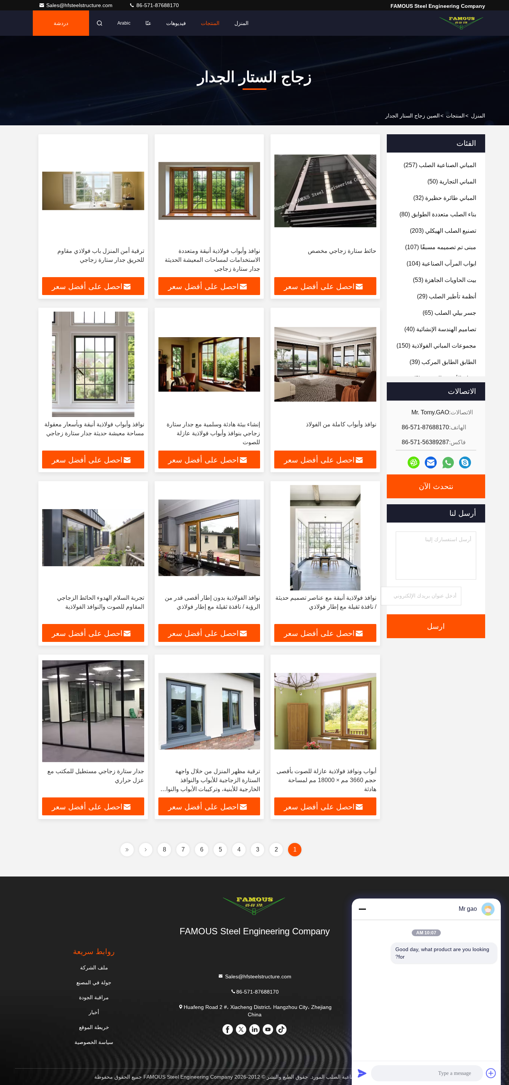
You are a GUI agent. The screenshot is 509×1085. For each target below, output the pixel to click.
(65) (449, 313)
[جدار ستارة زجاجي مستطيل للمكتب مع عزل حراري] (93, 711)
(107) (440, 247)
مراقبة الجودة (94, 997)
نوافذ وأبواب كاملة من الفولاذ (341, 424)
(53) (444, 280)
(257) (440, 165)
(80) (437, 214)
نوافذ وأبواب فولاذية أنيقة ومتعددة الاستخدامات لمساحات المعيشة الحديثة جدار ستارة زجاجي (212, 260)
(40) (440, 329)
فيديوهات (176, 23)
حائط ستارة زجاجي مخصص (342, 251)
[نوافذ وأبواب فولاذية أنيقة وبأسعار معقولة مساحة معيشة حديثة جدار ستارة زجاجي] (93, 364)
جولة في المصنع (93, 982)
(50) (451, 181)
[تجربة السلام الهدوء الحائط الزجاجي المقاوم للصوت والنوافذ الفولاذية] (93, 537)
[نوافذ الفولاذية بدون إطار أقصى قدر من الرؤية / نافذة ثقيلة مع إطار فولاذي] (209, 537)
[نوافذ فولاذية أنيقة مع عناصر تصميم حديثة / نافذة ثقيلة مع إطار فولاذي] (325, 537)
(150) (436, 345)
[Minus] (362, 908)
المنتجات (210, 23)
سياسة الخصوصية (94, 1042)
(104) (441, 263)
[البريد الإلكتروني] (431, 462)
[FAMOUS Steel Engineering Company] (461, 23)
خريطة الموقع (94, 1027)
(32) (444, 198)
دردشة (61, 23)
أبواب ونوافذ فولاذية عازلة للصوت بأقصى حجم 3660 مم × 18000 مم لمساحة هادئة (326, 780)
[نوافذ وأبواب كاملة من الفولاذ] (325, 364)
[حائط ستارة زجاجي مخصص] (325, 191)
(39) (443, 362)
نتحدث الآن (436, 486)
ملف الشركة (94, 967)
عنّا (148, 23)
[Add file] (491, 1073)
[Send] (362, 1073)
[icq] (413, 462)
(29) (446, 296)
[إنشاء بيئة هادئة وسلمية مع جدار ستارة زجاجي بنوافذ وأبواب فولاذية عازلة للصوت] (209, 364)
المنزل (241, 23)
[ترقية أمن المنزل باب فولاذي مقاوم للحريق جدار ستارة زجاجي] (93, 191)
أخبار (94, 1012)
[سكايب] (465, 462)
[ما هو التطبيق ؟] (448, 462)
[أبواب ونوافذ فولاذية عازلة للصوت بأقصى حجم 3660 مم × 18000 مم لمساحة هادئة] (325, 711)
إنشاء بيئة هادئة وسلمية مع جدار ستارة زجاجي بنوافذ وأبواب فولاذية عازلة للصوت (213, 433)
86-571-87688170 (157, 5)
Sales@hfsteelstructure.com (80, 5)
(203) (443, 231)
